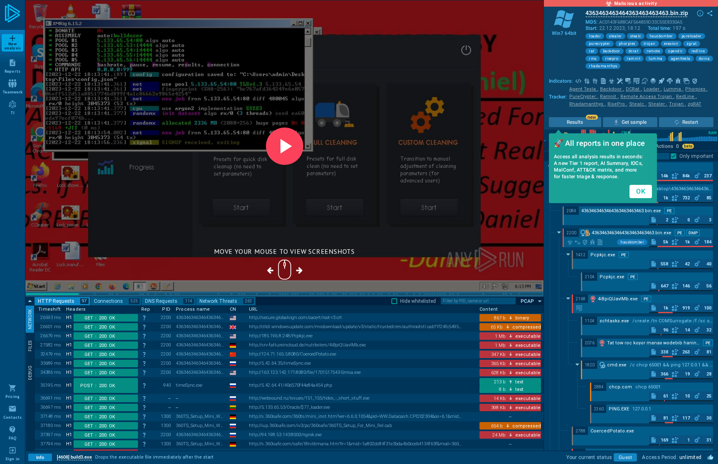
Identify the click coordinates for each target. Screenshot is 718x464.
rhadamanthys (603, 66)
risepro (612, 58)
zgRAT (694, 104)
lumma (656, 58)
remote (653, 51)
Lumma (674, 89)
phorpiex (627, 44)
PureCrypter (583, 96)
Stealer (657, 104)
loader (595, 36)
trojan (650, 44)
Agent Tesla (583, 89)
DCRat (634, 89)
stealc (635, 36)
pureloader (691, 36)
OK (640, 191)
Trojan (677, 104)
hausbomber (661, 36)
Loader (653, 89)
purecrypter (599, 44)
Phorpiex (696, 89)
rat (592, 51)
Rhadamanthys (587, 104)
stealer (615, 36)
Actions (667, 146)
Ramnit (609, 96)
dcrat (634, 51)
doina (704, 58)
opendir (675, 51)
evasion (671, 44)
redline (698, 51)
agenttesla (681, 58)
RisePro (617, 104)
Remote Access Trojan (647, 96)
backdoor (611, 51)
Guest (625, 457)
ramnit (633, 58)
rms (593, 58)
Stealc (638, 104)
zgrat (691, 44)
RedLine (686, 96)
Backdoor (612, 89)
